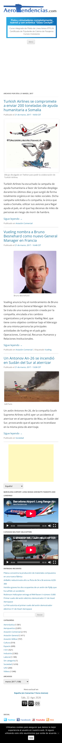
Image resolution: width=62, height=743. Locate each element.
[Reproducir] (7, 525)
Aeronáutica (9, 624)
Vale (31, 738)
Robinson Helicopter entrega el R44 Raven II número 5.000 (30, 594)
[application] (31, 513)
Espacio (7, 646)
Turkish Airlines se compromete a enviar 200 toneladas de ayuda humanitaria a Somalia (31, 105)
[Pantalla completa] (54, 525)
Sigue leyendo (13, 218)
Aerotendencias (30, 9)
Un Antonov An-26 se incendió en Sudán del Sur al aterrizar (29, 360)
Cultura (7, 642)
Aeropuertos (9, 628)
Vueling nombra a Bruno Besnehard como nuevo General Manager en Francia (30, 236)
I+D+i (6, 649)
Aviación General (11, 635)
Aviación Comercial (24, 223)
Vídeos (7, 671)
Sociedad (20, 438)
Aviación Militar (10, 639)
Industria (8, 653)
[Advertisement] (31, 67)
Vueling (48, 349)
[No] (58, 733)
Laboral (7, 657)
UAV (5, 667)
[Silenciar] (49, 525)
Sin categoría (9, 660)
